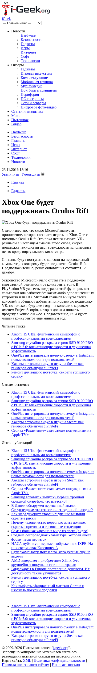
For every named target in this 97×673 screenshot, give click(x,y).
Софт (25, 56)
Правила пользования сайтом (25, 665)
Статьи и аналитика (27, 111)
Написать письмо (66, 665)
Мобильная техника (37, 82)
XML (27, 660)
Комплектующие (34, 78)
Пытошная (19, 120)
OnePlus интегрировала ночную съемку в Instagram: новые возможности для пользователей (52, 357)
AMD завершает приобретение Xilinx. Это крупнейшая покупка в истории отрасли (45, 562)
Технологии (30, 61)
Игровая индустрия (36, 73)
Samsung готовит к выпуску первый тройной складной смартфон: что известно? (47, 499)
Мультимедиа (31, 86)
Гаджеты (28, 44)
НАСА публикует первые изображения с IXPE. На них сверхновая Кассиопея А (52, 546)
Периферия (30, 94)
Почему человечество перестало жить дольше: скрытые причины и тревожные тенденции (48, 524)
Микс (15, 116)
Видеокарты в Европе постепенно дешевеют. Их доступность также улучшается (50, 571)
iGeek (6, 19)
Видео (16, 124)
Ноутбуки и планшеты (39, 90)
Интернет (28, 52)
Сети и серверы (33, 103)
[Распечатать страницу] (42, 174)
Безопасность (31, 40)
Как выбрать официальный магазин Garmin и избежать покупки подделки (47, 588)
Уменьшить (30, 174)
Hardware (28, 35)
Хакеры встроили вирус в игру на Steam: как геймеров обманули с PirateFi (47, 366)
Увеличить (10, 174)
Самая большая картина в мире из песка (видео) (49, 531)
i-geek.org (60, 648)
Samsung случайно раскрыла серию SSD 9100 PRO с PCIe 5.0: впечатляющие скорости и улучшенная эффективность (52, 347)
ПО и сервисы (32, 99)
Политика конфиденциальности (59, 660)
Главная (17, 182)
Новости (18, 162)
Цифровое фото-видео (39, 107)
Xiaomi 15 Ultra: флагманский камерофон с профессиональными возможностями (45, 336)
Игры (25, 48)
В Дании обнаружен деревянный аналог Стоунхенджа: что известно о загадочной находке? (52, 508)
